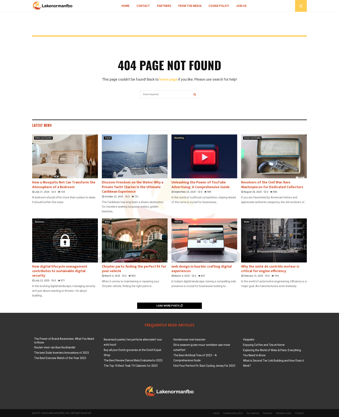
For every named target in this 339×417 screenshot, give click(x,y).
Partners (164, 5)
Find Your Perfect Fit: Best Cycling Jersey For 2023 (204, 365)
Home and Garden (43, 138)
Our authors (252, 413)
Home (125, 5)
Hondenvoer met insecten (189, 339)
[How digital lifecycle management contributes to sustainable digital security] (65, 240)
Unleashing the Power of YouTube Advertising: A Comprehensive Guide (200, 185)
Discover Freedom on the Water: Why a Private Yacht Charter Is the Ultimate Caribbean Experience (132, 187)
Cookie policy (219, 5)
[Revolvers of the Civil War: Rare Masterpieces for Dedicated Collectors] (274, 156)
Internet (178, 222)
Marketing (179, 138)
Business (39, 222)
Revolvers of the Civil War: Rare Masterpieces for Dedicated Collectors (272, 185)
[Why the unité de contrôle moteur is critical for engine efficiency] (274, 240)
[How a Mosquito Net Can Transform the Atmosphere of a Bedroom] (65, 156)
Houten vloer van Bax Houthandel (54, 347)
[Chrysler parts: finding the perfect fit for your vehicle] (135, 240)
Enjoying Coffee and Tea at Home (264, 344)
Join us (241, 5)
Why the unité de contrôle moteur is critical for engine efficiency (270, 269)
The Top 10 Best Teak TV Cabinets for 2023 (131, 365)
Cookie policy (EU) (233, 413)
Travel (108, 138)
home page (168, 79)
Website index (283, 413)
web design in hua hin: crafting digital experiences (201, 269)
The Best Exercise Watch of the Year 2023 (60, 358)
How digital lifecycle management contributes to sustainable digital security (59, 271)
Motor (107, 222)
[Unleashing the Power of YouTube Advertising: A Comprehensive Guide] (204, 156)
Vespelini (248, 339)
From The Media (189, 5)
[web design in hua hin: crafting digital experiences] (204, 240)
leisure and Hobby (252, 138)
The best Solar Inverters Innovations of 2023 (61, 352)
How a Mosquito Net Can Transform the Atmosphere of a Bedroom (63, 185)
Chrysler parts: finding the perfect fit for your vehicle (134, 269)
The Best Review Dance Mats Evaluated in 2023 (133, 360)
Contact (143, 5)
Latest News (42, 125)
